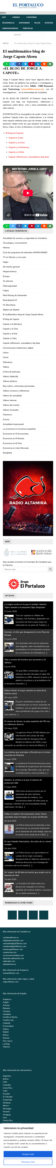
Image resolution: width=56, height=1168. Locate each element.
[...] (47, 625)
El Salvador (7, 1097)
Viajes (5, 262)
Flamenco (7, 414)
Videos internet (10, 400)
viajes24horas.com (11, 982)
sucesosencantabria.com (13, 955)
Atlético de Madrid (11, 310)
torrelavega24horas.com (13, 949)
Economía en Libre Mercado (16, 448)
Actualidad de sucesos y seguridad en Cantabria (25, 238)
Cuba (5, 1091)
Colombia (7, 1085)
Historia (6, 247)
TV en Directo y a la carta (14, 257)
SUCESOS (49, 23)
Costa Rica (7, 1088)
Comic (6, 357)
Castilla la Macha (10, 1017)
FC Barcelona (9, 305)
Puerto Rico (8, 1120)
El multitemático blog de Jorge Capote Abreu (23, 314)
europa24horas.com (11, 973)
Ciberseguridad (10, 28)
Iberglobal (7, 453)
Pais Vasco (7, 1041)
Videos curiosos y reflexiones (16, 391)
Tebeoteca (7, 362)
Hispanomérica (10, 271)
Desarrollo (8, 23)
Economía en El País (12, 443)
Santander (24, 23)
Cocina (6, 419)
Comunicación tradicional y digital (18, 348)
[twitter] (22, 915)
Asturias (6, 1005)
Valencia (6, 1047)
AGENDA (16, 17)
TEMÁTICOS (28, 28)
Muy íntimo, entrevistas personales (19, 386)
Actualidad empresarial (13, 424)
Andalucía (7, 999)
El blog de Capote (14, 133)
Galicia (6, 1029)
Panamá (6, 1112)
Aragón (6, 1002)
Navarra (6, 1038)
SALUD (37, 23)
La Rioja (6, 1044)
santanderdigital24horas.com (15, 943)
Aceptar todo (28, 1154)
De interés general (11, 267)
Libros (5, 352)
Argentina (7, 1076)
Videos (6, 367)
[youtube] (33, 915)
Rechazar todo (28, 1162)
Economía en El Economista (15, 434)
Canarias (6, 1011)
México (6, 1106)
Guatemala (7, 1100)
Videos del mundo (11, 405)
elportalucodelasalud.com (13, 958)
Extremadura (8, 1026)
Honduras (7, 1103)
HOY (4, 17)
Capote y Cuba (16, 138)
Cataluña (6, 1023)
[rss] (43, 915)
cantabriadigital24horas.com (14, 946)
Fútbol (6, 290)
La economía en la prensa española (19, 429)
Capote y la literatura (19, 147)
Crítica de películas (11, 372)
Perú (5, 1118)
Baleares (6, 1008)
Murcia (5, 1035)
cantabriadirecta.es (11, 937)
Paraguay (7, 1115)
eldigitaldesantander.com (13, 940)
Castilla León (8, 1020)
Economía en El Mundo (13, 438)
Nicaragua (7, 1109)
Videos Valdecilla (10, 376)
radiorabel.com (9, 961)
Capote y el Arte (16, 152)
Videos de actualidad (12, 395)
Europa (6, 276)
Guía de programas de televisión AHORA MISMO (25, 252)
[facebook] (12, 915)
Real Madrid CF (10, 300)
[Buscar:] (28, 35)
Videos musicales (11, 410)
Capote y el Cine (17, 142)
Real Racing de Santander (15, 295)
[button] (3, 13)
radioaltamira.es (9, 964)
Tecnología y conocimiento (15, 243)
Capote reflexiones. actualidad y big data (29, 157)
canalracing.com (10, 952)
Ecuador (6, 1094)
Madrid (5, 1032)
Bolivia (5, 1079)
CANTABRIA (31, 17)
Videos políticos (10, 381)
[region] (28, 1145)
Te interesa (8, 281)
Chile (5, 1082)
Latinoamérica (25, 1070)
